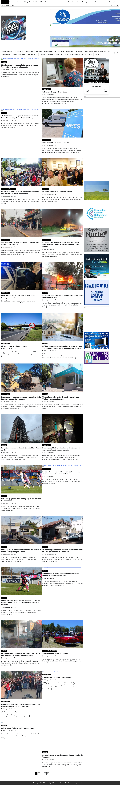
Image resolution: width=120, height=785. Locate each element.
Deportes (39, 51)
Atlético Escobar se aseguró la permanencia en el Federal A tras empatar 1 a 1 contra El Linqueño (19, 117)
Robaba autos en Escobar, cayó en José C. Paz (18, 295)
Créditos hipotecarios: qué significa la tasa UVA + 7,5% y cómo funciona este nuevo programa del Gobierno (62, 347)
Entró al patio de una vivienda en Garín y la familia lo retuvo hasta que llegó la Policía (21, 551)
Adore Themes (81, 783)
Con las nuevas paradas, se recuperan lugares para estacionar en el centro (80, 2)
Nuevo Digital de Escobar (52, 783)
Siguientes (47, 773)
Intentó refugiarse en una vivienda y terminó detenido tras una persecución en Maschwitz (62, 551)
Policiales (64, 54)
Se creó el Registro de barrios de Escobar (46, 2)
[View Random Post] (114, 52)
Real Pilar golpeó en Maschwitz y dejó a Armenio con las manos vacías (21, 500)
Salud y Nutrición (50, 51)
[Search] (117, 52)
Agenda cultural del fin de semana (55, 653)
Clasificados (19, 51)
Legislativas (6, 54)
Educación (69, 51)
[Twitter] (117, 5)
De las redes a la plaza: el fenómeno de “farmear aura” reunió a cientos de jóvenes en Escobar (62, 473)
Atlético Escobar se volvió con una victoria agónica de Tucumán (62, 756)
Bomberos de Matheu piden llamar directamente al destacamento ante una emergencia (61, 449)
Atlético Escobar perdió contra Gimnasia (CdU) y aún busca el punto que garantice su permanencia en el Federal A (20, 602)
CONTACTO (98, 54)
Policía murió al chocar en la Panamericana (17, 728)
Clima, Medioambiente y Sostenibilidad (97, 51)
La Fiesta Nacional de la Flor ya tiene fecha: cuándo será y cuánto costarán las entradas (20, 193)
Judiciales (4, 445)
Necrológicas (32, 54)
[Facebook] (111, 5)
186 (45, 774)
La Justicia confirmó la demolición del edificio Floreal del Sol (21, 449)
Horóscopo (29, 51)
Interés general (7, 51)
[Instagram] (114, 5)
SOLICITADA (88, 54)
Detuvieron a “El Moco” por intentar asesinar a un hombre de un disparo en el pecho (60, 574)
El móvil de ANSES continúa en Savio (56, 143)
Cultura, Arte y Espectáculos (49, 54)
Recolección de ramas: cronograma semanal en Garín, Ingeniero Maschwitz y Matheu (21, 398)
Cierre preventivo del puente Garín (14, 346)
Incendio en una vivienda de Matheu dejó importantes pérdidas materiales (62, 296)
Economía (79, 51)
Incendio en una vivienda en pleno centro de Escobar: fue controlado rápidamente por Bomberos (21, 654)
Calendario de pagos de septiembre (55, 92)
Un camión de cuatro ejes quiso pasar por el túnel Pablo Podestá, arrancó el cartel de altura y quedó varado (60, 244)
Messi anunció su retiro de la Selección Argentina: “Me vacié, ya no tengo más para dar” (19, 66)
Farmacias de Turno (19, 54)
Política (61, 51)
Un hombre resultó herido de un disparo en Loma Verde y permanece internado (60, 398)
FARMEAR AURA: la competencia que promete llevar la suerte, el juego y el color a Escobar (20, 705)
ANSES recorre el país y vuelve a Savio (57, 677)
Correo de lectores (76, 54)
